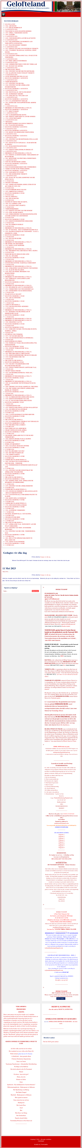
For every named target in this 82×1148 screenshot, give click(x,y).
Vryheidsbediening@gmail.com (63, 798)
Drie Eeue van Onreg (21, 1113)
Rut (21, 1110)
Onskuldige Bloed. (58, 711)
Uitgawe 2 (61, 836)
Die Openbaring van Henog (21, 1090)
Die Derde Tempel (21, 1092)
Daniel (21, 1072)
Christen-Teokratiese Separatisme (21, 1059)
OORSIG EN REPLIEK (61, 827)
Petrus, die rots (21, 1077)
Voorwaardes (44, 1144)
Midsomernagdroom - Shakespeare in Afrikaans (21, 1087)
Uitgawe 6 (61, 844)
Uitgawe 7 (61, 846)
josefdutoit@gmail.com (60, 927)
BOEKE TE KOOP (61, 991)
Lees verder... (61, 999)
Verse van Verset (21, 1061)
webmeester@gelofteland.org (61, 752)
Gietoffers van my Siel (61, 980)
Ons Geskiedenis (21, 1115)
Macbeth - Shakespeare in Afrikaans (21, 1095)
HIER (49, 640)
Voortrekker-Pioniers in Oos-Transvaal (21, 1121)
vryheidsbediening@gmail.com (54, 948)
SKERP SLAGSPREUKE (65, 1009)
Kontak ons (37, 1144)
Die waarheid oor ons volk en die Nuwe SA (21, 1051)
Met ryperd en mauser (21, 1097)
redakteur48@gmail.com (61, 823)
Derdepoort (21, 1103)
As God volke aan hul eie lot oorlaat (21, 1048)
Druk (4, 571)
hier (72, 611)
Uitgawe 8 (61, 847)
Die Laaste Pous (21, 1105)
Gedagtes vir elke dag (45, 557)
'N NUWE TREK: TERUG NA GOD (65, 929)
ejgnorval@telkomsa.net (52, 599)
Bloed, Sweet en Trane (69, 741)
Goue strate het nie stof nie (21, 1100)
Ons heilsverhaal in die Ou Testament (21, 1069)
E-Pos (7, 571)
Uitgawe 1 (61, 834)
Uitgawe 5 (61, 842)
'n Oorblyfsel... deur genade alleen (21, 1056)
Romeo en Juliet (21, 1079)
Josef (21, 1108)
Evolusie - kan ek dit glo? (21, 1074)
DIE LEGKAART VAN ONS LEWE (61, 859)
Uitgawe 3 (61, 838)
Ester (21, 1082)
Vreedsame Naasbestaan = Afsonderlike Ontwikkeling (21, 1064)
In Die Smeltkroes (64, 725)
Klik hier (6, 1029)
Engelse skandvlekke (21, 1118)
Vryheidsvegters (55, 698)
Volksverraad (14, 1054)
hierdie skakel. (65, 610)
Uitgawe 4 (61, 840)
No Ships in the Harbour (21, 1066)
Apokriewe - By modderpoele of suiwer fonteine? (21, 1084)
